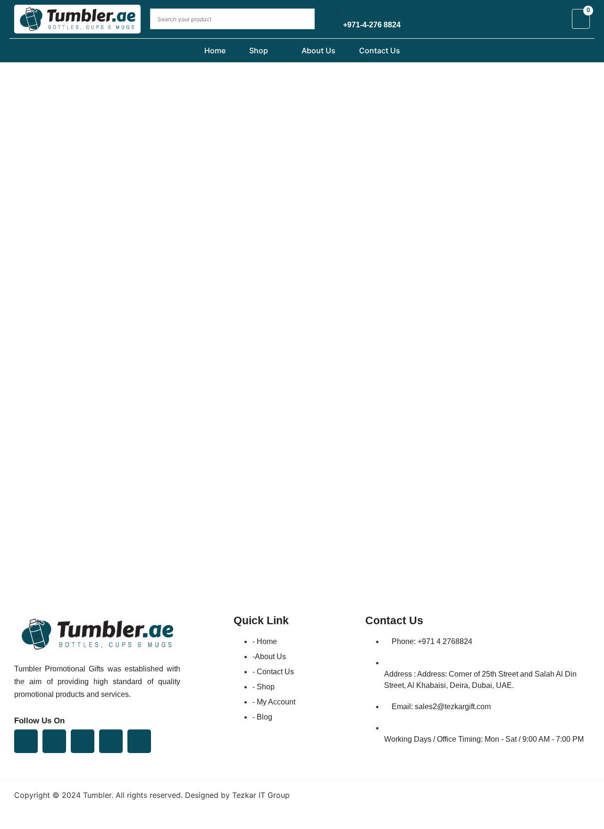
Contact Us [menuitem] (379, 50)
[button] (274, 50)
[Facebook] (26, 741)
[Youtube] (82, 741)
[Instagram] (139, 741)
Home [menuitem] (215, 50)
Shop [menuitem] (258, 50)
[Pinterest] (111, 741)
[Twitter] (54, 741)
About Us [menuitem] (319, 50)
